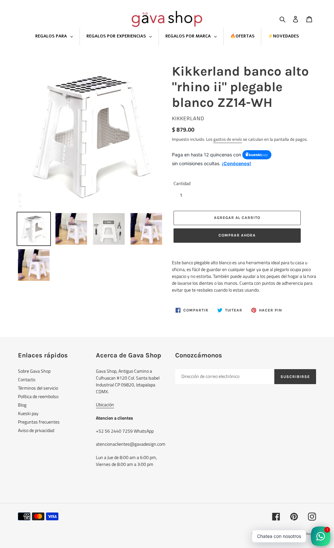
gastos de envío (227, 139)
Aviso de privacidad (36, 430)
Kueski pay (28, 413)
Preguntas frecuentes (39, 421)
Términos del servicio (38, 387)
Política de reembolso (38, 396)
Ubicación (105, 404)
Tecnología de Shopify (299, 533)
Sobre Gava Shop (34, 371)
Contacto (26, 379)
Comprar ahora (237, 235)
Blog (22, 404)
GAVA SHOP (273, 533)
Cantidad (182, 183)
